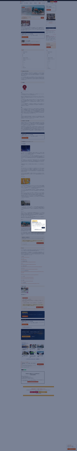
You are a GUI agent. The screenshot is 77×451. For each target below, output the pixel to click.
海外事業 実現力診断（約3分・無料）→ (38, 229)
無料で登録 (43, 227)
